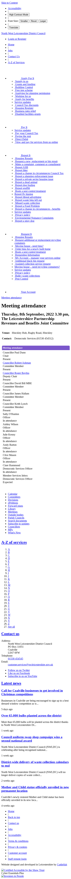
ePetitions (13, 502)
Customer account (17, 853)
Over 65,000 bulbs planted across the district (31, 715)
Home (11, 44)
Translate (13, 27)
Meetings (13, 511)
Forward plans (15, 505)
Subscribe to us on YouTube (22, 676)
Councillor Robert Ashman (17, 362)
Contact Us (14, 56)
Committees (14, 496)
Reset (34, 21)
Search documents (17, 520)
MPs (10, 529)
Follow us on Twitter (19, 670)
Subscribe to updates (18, 523)
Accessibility (14, 8)
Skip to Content (9, 2)
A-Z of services (14, 542)
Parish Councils (16, 517)
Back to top (14, 817)
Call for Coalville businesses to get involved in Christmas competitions (32, 692)
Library (12, 508)
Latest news (11, 683)
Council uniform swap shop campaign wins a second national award (31, 738)
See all (11, 626)
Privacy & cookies (17, 847)
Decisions (13, 499)
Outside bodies (15, 514)
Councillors (14, 526)
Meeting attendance (11, 297)
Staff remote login (17, 859)
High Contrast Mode (18, 14)
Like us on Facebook (19, 673)
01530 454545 (15, 658)
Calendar (12, 494)
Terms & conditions (18, 841)
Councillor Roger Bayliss (16, 373)
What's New (14, 532)
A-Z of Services (16, 62)
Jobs (10, 50)
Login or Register (17, 39)
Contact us (10, 634)
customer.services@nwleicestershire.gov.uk (30, 664)
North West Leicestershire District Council (23, 33)
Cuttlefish (62, 864)
